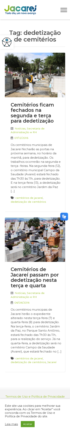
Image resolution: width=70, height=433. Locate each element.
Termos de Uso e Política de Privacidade (35, 396)
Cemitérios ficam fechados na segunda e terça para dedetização (32, 113)
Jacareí (51, 362)
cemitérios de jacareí (29, 197)
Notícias (20, 128)
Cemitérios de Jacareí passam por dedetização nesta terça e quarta (35, 277)
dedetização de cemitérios (28, 201)
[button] (7, 42)
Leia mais (11, 424)
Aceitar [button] (27, 424)
